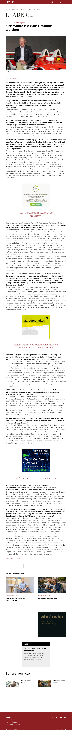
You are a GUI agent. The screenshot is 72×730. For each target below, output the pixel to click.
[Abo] (36, 654)
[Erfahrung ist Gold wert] (52, 590)
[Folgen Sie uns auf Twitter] (52, 718)
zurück (14, 566)
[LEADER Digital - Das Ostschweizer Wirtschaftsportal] (12, 2)
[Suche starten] (52, 2)
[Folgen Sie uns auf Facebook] (57, 718)
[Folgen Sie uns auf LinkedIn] (61, 718)
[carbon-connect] (36, 195)
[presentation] (4, 683)
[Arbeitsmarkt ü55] (20, 683)
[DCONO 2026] (36, 460)
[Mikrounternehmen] (52, 683)
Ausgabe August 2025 (14, 558)
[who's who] (52, 624)
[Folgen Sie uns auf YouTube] (65, 718)
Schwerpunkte (18, 673)
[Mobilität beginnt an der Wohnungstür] (20, 590)
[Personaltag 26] (36, 327)
